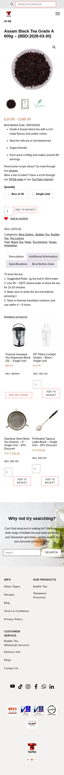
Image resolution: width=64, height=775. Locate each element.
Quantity (9, 187)
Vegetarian (10, 245)
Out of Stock (18, 395)
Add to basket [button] (51, 393)
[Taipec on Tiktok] (20, 686)
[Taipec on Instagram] (28, 686)
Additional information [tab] (43, 256)
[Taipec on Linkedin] (51, 686)
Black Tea (17, 242)
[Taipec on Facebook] (36, 686)
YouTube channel (42, 179)
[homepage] (8, 13)
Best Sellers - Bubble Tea (34, 234)
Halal (28, 242)
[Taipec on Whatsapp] (43, 686)
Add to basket (25, 209)
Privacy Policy (13, 619)
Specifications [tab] (18, 264)
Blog (7, 602)
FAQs (7, 660)
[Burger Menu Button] (57, 14)
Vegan (52, 242)
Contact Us (11, 668)
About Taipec (12, 586)
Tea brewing (39, 242)
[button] (54, 47)
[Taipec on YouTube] (12, 686)
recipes (13, 170)
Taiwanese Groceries (39, 595)
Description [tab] (16, 256)
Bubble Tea (40, 586)
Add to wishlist (19, 218)
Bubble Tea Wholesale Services (16, 643)
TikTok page (16, 179)
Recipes (9, 594)
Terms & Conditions (16, 611)
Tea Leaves (17, 238)
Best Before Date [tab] (43, 264)
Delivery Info (12, 651)
